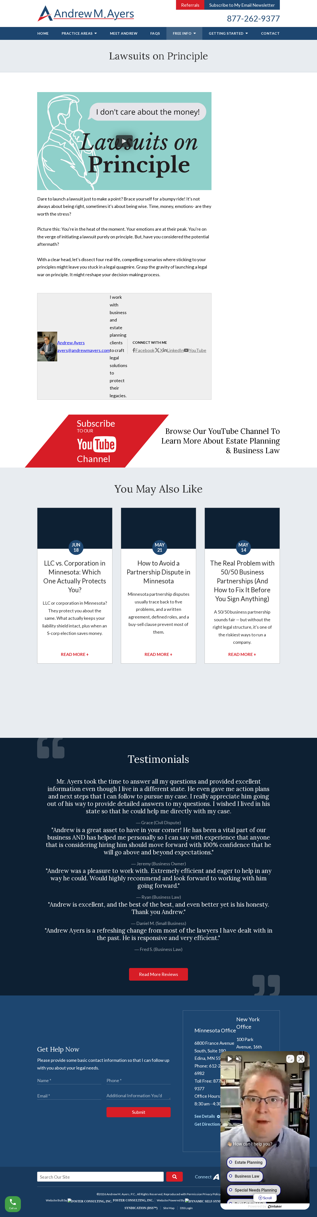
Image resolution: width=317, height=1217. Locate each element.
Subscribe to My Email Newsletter (242, 5)
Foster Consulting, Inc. (133, 1200)
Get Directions (208, 1124)
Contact (270, 33)
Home (43, 33)
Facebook (145, 350)
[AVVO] (216, 1177)
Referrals (190, 5)
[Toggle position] (290, 1059)
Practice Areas (78, 33)
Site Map (168, 1208)
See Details (205, 1116)
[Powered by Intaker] (274, 1206)
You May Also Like (158, 489)
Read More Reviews (158, 974)
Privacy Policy (212, 1194)
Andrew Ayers (71, 342)
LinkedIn (175, 350)
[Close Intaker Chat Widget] (301, 1059)
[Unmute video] (229, 1059)
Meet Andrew (124, 33)
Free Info (182, 33)
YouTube (197, 350)
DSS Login (186, 1208)
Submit (138, 1112)
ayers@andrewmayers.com (83, 350)
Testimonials (158, 759)
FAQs (155, 33)
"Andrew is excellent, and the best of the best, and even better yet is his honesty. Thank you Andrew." (158, 908)
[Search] (174, 1177)
